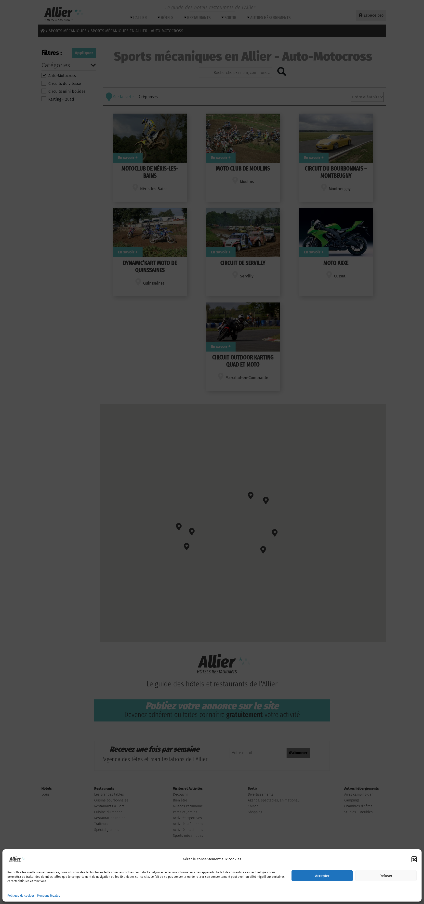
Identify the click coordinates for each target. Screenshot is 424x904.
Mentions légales (48, 895)
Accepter (322, 876)
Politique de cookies (21, 895)
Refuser (386, 876)
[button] (414, 859)
